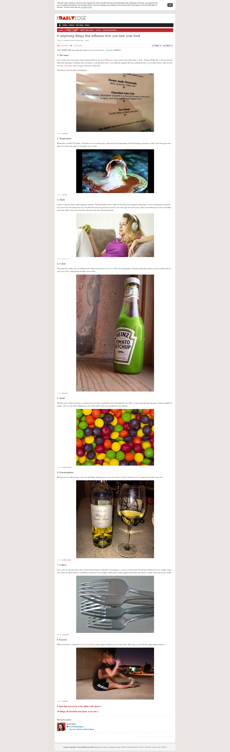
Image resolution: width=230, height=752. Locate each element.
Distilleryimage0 (66, 560)
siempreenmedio (67, 467)
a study (122, 570)
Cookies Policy (86, 7)
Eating (68, 30)
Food (75, 30)
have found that (63, 207)
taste (98, 30)
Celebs (64, 25)
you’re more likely (87, 644)
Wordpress (65, 393)
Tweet (169, 45)
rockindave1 (65, 634)
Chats (87, 25)
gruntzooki (65, 133)
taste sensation (109, 30)
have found (93, 143)
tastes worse (109, 62)
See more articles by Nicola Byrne (81, 729)
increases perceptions (65, 65)
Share (158, 45)
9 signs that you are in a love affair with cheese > (79, 706)
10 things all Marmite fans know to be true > (78, 711)
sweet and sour (86, 30)
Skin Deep (79, 25)
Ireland (71, 25)
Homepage (59, 25)
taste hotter (65, 271)
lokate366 (65, 701)
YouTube (64, 194)
